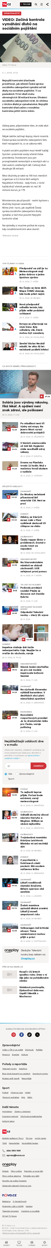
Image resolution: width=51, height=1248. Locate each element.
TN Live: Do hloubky (30, 585)
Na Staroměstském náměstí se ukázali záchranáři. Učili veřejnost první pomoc (33, 567)
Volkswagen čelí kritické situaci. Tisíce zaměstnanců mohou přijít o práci (34, 933)
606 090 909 (14, 1151)
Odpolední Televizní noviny (31, 608)
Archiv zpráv (40, 1138)
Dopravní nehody (10, 1116)
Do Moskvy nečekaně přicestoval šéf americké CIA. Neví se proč (32, 499)
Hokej (27, 1092)
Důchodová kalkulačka (31, 1116)
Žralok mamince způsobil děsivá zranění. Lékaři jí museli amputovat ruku (34, 910)
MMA (29, 1097)
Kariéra (29, 1206)
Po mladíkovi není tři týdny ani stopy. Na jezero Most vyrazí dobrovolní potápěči (32, 428)
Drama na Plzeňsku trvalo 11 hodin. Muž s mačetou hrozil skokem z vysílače (34, 467)
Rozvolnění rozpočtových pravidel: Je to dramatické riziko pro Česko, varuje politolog (34, 721)
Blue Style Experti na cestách (16, 1074)
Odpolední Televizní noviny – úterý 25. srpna (34, 614)
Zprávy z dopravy (22, 1111)
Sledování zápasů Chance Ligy (16, 1186)
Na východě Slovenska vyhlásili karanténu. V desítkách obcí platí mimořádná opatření (33, 694)
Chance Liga (17, 1092)
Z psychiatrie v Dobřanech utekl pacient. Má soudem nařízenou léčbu (32, 865)
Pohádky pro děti (31, 1176)
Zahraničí (25, 491)
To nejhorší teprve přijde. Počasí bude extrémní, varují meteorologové (31, 797)
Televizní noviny (9, 1069)
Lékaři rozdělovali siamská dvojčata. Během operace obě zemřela (32, 887)
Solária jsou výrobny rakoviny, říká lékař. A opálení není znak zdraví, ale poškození (25, 406)
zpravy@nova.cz (16, 1155)
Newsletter (14, 1143)
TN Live (26, 4)
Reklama (6, 1201)
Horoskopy (7, 1111)
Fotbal (5, 1092)
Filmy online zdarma (11, 1176)
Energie (15, 1054)
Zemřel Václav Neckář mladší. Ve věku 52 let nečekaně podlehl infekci (33, 346)
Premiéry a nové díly (33, 1171)
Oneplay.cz (28, 958)
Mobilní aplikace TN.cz (12, 1138)
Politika (39, 1050)
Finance (6, 1054)
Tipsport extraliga (10, 1097)
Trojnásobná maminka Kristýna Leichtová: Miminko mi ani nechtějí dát (34, 842)
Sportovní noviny (40, 1074)
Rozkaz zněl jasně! (10, 1078)
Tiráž (4, 1143)
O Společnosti (19, 1201)
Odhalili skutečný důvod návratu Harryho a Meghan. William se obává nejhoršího (34, 819)
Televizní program (10, 1211)
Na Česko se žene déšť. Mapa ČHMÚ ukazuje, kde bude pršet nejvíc (33, 291)
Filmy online (16, 1171)
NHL (23, 1097)
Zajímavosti (26, 537)
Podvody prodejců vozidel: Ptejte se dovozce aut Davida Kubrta (32, 592)
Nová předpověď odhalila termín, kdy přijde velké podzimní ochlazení (31, 309)
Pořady (5, 1171)
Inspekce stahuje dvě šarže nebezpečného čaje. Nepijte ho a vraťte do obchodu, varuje (21, 650)
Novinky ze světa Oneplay (14, 1181)
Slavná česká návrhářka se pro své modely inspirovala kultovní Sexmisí (34, 672)
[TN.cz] (6, 4)
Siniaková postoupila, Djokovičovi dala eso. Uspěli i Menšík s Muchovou (31, 992)
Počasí (23, 789)
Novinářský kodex (30, 1143)
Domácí (24, 514)
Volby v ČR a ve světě (12, 1050)
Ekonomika (26, 712)
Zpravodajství (12, 13)
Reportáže (26, 1078)
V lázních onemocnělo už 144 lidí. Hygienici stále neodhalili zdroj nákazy (33, 448)
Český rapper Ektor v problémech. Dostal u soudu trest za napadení (32, 544)
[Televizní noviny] (12, 954)
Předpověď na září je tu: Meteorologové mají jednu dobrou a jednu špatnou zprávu (33, 273)
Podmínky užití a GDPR (13, 1206)
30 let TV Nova (9, 1216)
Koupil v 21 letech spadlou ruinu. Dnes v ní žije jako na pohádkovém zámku (34, 976)
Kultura (24, 1054)
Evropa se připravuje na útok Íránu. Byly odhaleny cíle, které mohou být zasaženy (33, 328)
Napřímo (23, 1069)
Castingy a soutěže (30, 1211)
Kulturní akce (8, 1121)
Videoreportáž (28, 559)
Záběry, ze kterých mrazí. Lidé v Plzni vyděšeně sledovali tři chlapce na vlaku (33, 522)
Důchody (29, 1050)
